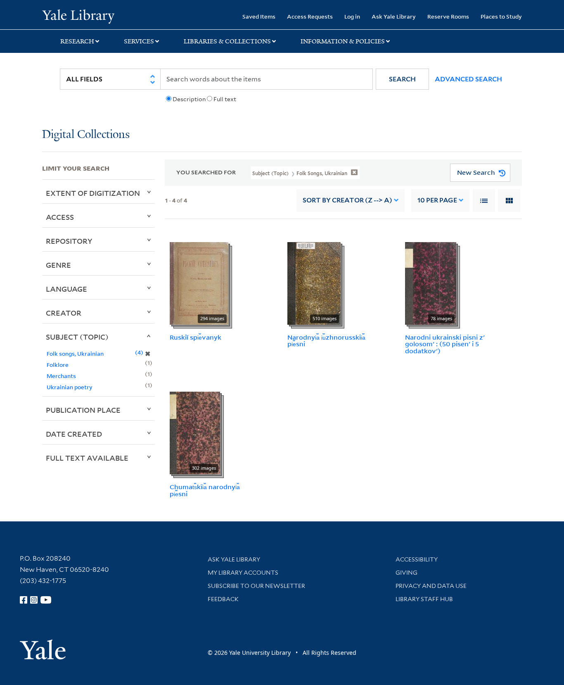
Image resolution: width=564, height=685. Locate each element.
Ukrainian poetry (69, 387)
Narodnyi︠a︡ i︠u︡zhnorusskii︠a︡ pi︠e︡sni (326, 340)
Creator (63, 313)
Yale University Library (78, 15)
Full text (224, 99)
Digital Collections (86, 134)
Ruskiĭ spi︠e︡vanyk (195, 337)
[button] (402, 79)
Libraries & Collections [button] (227, 41)
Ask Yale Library (394, 16)
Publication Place (83, 410)
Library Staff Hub (424, 599)
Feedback (223, 599)
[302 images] (195, 432)
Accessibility (417, 559)
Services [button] (139, 41)
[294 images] (199, 282)
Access (60, 217)
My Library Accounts (243, 572)
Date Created (74, 434)
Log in (352, 16)
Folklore (58, 365)
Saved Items (258, 16)
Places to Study (501, 16)
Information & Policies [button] (343, 41)
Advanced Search (468, 79)
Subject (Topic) (77, 337)
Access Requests (310, 16)
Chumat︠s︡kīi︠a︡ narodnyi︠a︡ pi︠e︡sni (205, 490)
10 (437, 200)
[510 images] (314, 282)
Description (189, 99)
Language (66, 289)
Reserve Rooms (448, 16)
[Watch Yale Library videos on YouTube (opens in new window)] (45, 600)
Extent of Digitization (93, 193)
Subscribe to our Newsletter (256, 586)
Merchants (61, 376)
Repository (69, 241)
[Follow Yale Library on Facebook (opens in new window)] (23, 600)
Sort (347, 200)
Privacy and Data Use (431, 586)
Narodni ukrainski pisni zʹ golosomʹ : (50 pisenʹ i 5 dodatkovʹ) (445, 344)
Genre (58, 265)
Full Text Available (87, 458)
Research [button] (77, 41)
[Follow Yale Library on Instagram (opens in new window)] (34, 600)
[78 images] (430, 282)
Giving (406, 572)
